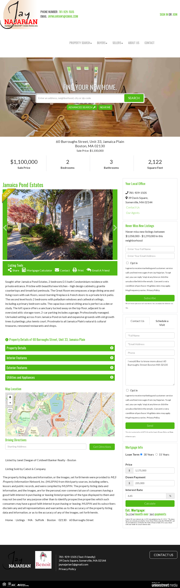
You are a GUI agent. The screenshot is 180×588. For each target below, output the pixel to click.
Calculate (150, 503)
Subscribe (150, 298)
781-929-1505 (66, 12)
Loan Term (132, 454)
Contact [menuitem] (149, 43)
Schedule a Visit (162, 323)
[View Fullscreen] (10, 410)
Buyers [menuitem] (101, 43)
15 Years (163, 454)
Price (129, 464)
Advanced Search (80, 107)
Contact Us (133, 207)
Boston (51, 520)
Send (150, 425)
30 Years (148, 454)
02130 (62, 520)
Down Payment (136, 477)
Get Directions (102, 446)
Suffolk (39, 520)
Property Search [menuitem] (79, 43)
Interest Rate (134, 489)
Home (9, 520)
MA (30, 520)
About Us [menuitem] (133, 43)
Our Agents (133, 212)
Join (174, 14)
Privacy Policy (153, 290)
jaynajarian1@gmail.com (63, 16)
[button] (134, 98)
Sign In (164, 14)
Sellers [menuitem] (116, 43)
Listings (20, 520)
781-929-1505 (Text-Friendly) (77, 556)
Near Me (105, 107)
